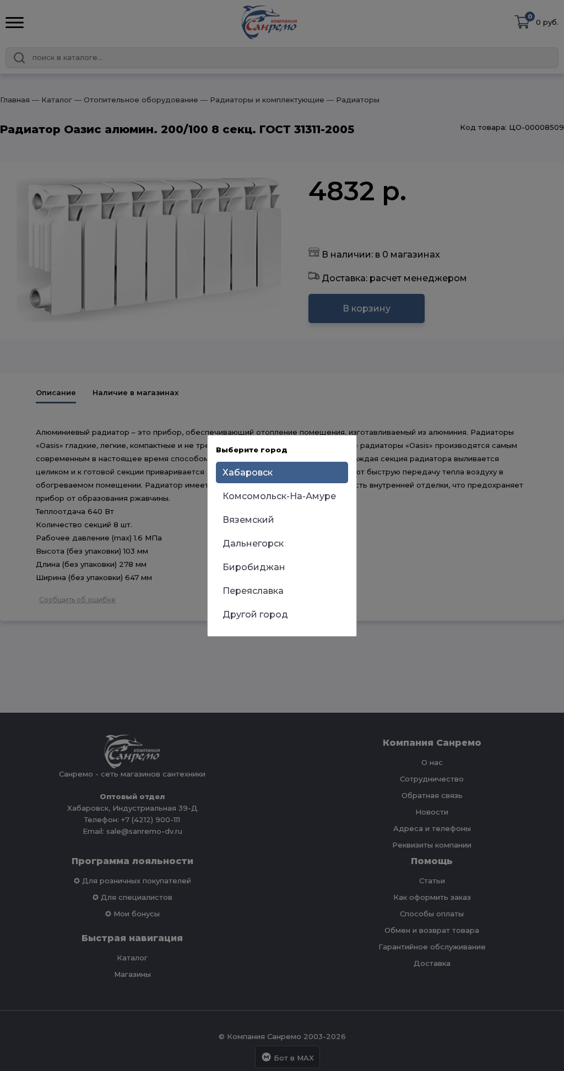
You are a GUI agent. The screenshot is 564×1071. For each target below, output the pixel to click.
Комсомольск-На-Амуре (279, 496)
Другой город (255, 614)
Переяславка (253, 591)
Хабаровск (248, 472)
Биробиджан (254, 567)
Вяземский (248, 520)
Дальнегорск (253, 543)
